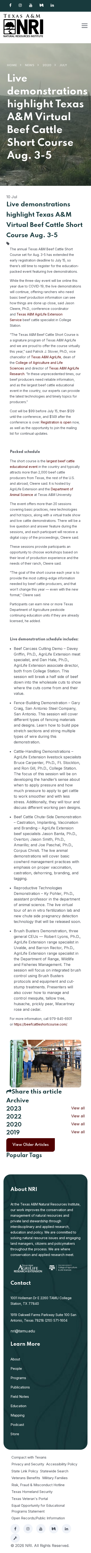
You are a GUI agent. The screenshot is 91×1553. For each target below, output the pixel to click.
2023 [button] (13, 1109)
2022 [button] (13, 1117)
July (63, 65)
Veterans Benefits (25, 1478)
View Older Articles (30, 1145)
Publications (20, 1387)
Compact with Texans (28, 1457)
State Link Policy (24, 1471)
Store (14, 1434)
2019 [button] (13, 1133)
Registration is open (56, 422)
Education (18, 1406)
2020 (46, 65)
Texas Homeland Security (31, 1491)
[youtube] (41, 1528)
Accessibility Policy (61, 1464)
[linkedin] (66, 1528)
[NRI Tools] (15, 1538)
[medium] (53, 1528)
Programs (18, 1378)
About (15, 1359)
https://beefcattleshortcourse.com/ (40, 1024)
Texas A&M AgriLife (46, 357)
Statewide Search (54, 1471)
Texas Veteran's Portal (29, 1498)
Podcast (17, 1424)
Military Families (55, 1478)
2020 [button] (14, 1125)
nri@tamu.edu (22, 1331)
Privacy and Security (27, 1464)
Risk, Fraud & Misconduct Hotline (38, 1485)
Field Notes (19, 1396)
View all (78, 1108)
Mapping (17, 1415)
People (16, 1368)
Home (12, 65)
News (29, 65)
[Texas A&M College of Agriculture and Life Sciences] (63, 1267)
